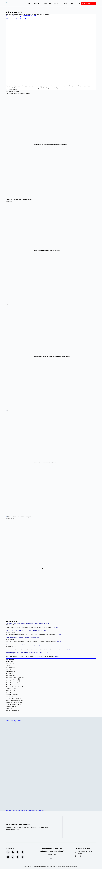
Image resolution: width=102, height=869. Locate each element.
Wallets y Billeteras (45, 14)
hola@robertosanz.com (84, 856)
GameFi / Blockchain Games (14, 687)
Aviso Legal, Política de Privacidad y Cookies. (67, 866)
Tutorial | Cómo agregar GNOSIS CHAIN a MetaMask (24, 16)
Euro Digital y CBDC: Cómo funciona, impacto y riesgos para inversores (26, 630)
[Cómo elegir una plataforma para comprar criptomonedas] (19, 568)
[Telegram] (8, 852)
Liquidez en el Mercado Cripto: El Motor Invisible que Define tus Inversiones (27, 652)
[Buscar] (79, 3)
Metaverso (9, 690)
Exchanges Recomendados (13, 677)
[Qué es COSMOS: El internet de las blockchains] (19, 462)
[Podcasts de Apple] (22, 857)
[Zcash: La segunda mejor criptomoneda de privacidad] (19, 250)
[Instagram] (17, 852)
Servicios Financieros (12, 704)
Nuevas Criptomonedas (33, 14)
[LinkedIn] (8, 857)
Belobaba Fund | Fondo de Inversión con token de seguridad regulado (50, 144)
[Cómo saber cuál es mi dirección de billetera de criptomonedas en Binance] (19, 356)
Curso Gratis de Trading (88, 3)
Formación (36, 3)
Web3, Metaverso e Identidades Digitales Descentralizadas (22, 637)
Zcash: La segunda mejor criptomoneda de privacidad (47, 250)
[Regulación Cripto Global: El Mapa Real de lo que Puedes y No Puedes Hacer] (51, 764)
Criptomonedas (16, 14)
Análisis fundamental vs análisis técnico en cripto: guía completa (24, 645)
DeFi (21, 14)
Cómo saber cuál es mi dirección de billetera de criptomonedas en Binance (52, 356)
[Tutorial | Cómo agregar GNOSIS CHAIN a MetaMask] (51, 51)
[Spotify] (17, 857)
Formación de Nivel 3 (12, 683)
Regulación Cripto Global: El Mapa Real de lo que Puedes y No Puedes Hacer (27, 623)
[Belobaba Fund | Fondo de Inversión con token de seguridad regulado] (19, 144)
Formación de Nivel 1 (12, 679)
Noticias (8, 696)
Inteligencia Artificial (11, 688)
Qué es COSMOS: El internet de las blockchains (45, 462)
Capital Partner (47, 3)
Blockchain (9, 14)
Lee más (55, 627)
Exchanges (57, 3)
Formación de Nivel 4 (12, 685)
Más (72, 3)
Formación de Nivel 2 (12, 681)
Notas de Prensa (11, 694)
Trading (8, 708)
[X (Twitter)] (22, 852)
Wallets (65, 3)
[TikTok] (13, 857)
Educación (25, 14)
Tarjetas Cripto (10, 706)
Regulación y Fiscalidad (12, 702)
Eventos (8, 673)
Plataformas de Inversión (13, 700)
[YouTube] (13, 852)
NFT (7, 692)
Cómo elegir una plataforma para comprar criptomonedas (48, 568)
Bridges (8, 665)
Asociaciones (10, 661)
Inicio (28, 3)
